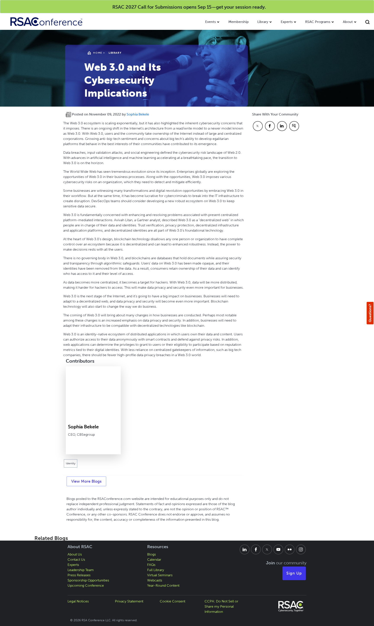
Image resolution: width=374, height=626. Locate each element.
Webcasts (154, 580)
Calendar (154, 559)
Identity (70, 463)
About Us (75, 554)
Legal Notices (78, 601)
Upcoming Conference (86, 585)
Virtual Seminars (159, 575)
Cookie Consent (172, 601)
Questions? (370, 313)
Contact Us (76, 559)
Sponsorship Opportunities (88, 580)
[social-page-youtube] (278, 549)
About (348, 22)
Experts (287, 22)
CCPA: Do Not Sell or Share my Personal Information (221, 606)
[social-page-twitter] (267, 549)
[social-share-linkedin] (282, 126)
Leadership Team (81, 570)
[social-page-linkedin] (245, 549)
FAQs (151, 565)
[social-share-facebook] (270, 126)
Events (210, 22)
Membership (238, 22)
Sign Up (294, 573)
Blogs (151, 554)
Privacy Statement (129, 601)
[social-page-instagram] (301, 549)
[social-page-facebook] (256, 549)
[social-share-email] (294, 126)
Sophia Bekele (138, 114)
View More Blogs (86, 481)
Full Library (155, 570)
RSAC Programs (317, 22)
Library (262, 22)
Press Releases (79, 575)
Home (97, 52)
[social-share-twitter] (258, 126)
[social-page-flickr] (290, 549)
